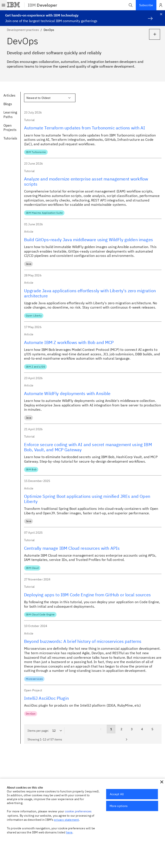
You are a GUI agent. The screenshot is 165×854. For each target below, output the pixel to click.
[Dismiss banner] (161, 14)
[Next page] (126, 739)
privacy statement (66, 820)
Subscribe (146, 5)
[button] (130, 5)
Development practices (23, 30)
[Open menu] (3, 5)
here (69, 832)
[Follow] (154, 34)
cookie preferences (78, 811)
